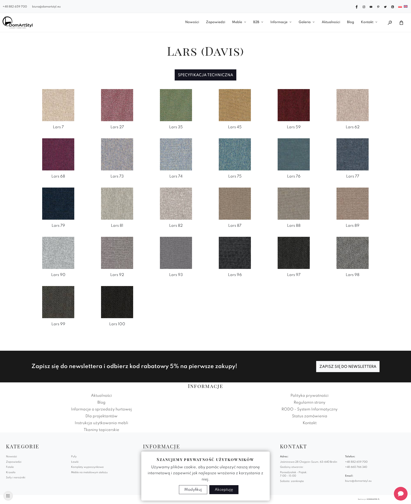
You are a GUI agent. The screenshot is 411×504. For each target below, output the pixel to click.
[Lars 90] (58, 253)
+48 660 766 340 (356, 467)
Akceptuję (224, 490)
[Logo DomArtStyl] (18, 22)
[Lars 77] (353, 154)
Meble (237, 22)
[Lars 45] (235, 105)
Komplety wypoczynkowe (87, 467)
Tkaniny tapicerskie (101, 430)
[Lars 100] (117, 302)
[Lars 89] (353, 203)
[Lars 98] (353, 253)
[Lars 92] (117, 253)
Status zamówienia (309, 416)
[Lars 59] (294, 105)
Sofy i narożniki (15, 477)
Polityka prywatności (309, 396)
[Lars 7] (58, 105)
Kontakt (367, 22)
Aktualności (331, 22)
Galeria (305, 22)
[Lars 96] (235, 253)
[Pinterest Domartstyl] (378, 6)
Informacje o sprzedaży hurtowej (101, 409)
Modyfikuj (193, 490)
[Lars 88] (294, 203)
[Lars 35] (176, 105)
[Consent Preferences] (8, 496)
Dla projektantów (101, 416)
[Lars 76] (294, 154)
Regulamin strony (309, 402)
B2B (256, 22)
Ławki (75, 462)
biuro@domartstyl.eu (46, 6)
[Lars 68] (58, 154)
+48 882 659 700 (15, 6)
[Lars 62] (353, 105)
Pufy (74, 456)
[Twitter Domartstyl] (385, 6)
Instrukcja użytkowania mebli (101, 423)
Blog (350, 22)
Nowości (192, 22)
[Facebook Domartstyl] (357, 6)
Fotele (10, 467)
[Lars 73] (117, 154)
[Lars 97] (294, 253)
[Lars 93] (176, 253)
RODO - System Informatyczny (309, 409)
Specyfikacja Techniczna (205, 75)
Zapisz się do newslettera (347, 367)
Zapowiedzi (215, 22)
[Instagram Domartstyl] (364, 6)
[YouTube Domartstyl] (371, 6)
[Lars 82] (176, 203)
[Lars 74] (176, 154)
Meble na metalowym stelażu (89, 472)
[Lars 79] (58, 203)
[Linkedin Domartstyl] (393, 6)
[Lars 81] (117, 203)
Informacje (278, 22)
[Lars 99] (58, 302)
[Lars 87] (235, 203)
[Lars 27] (117, 105)
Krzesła (10, 472)
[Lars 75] (235, 154)
